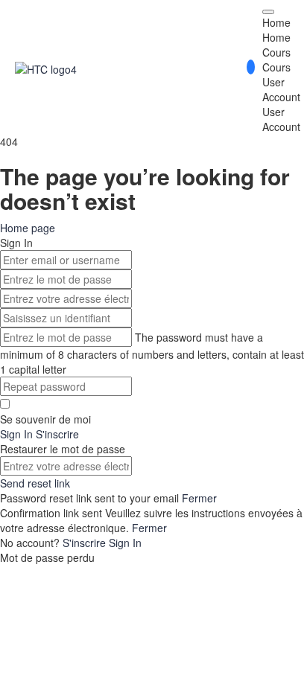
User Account (281, 89)
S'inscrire (86, 542)
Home (276, 22)
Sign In (125, 542)
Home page (27, 227)
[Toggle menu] (268, 12)
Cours (276, 52)
